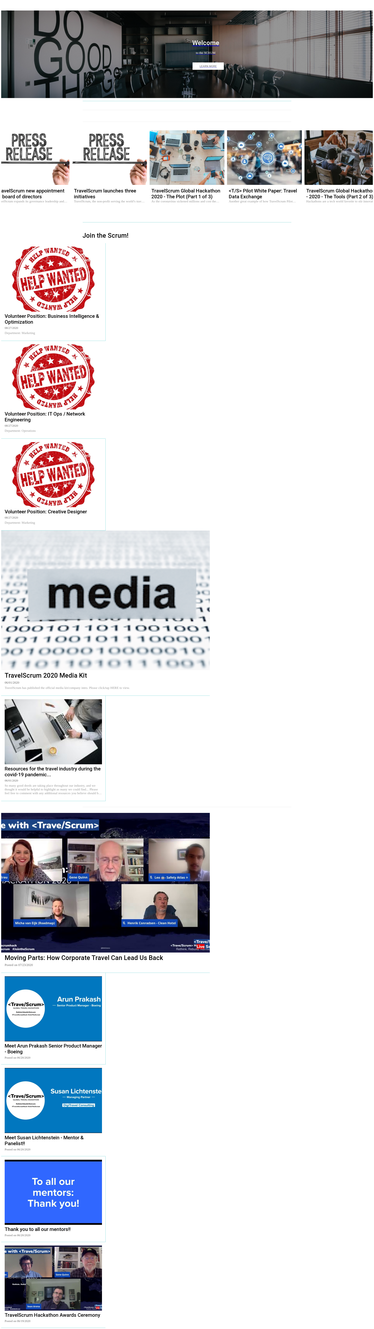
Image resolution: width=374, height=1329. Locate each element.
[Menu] (7, 5)
